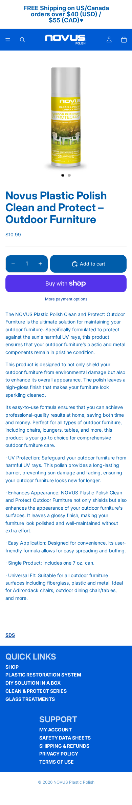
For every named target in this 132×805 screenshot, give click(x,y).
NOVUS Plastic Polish (73, 782)
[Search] (22, 39)
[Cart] (123, 39)
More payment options (66, 299)
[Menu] (8, 39)
